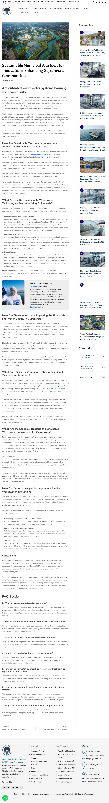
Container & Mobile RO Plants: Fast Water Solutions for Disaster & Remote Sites (92, 179)
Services (76, 9)
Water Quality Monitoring (41, 283)
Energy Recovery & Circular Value (87, 356)
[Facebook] (93, 2)
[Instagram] (99, 2)
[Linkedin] (102, 2)
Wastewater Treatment (61, 9)
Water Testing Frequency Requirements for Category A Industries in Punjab (92, 336)
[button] (30, 8)
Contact (35, 13)
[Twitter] (96, 2)
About (27, 9)
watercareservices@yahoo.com (94, 781)
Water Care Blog (86, 377)
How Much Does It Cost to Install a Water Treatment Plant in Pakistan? (91, 273)
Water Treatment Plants (41, 9)
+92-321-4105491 (19, 1)
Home (21, 9)
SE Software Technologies (85, 794)
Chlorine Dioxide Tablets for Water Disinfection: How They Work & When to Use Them (92, 53)
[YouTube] (105, 2)
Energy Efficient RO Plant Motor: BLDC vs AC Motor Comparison (91, 84)
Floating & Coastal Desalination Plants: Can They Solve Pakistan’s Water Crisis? (92, 147)
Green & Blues (24, 13)
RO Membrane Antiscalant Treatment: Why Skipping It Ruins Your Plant (91, 116)
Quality (85, 9)
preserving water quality (53, 386)
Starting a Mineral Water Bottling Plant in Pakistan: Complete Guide (91, 210)
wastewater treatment (39, 154)
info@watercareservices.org (11, 3)
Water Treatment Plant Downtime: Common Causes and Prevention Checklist (91, 305)
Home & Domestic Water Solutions (86, 367)
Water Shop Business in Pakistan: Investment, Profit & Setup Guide (92, 242)
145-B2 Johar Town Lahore (50, 1)
